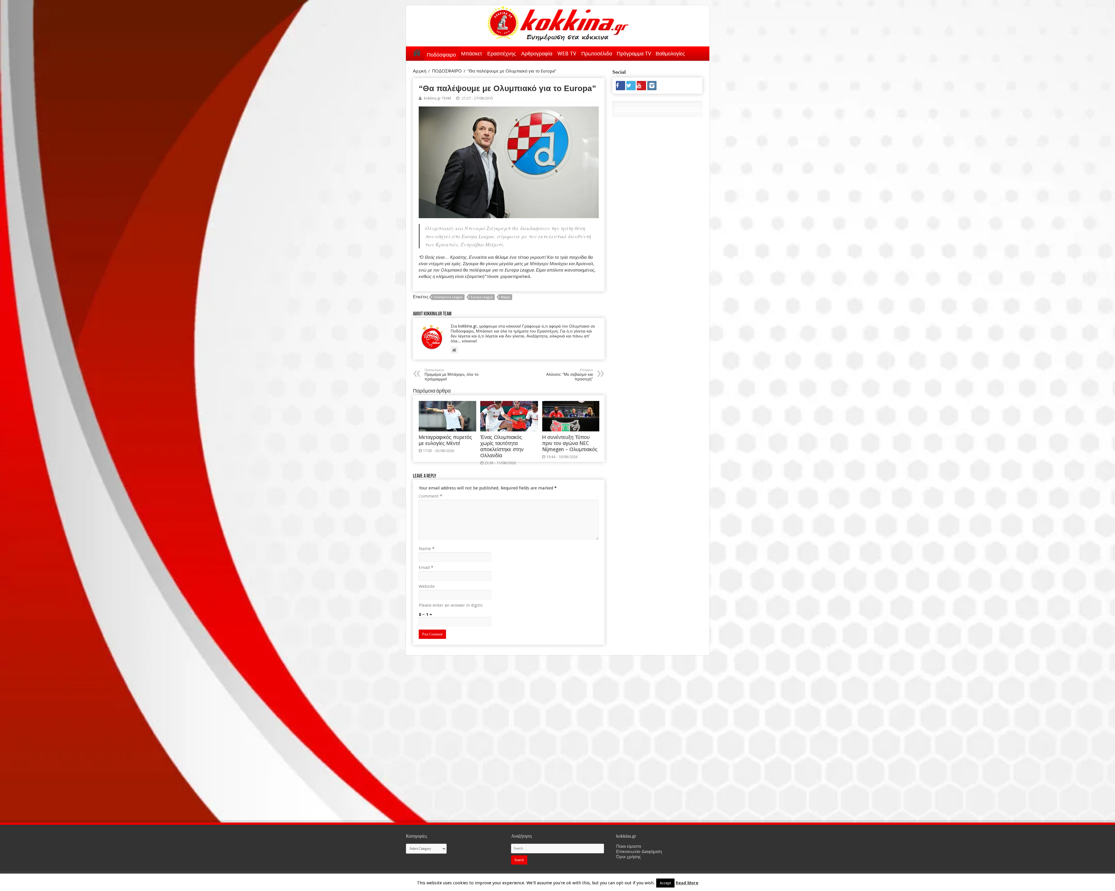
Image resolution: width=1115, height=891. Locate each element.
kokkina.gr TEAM (437, 98)
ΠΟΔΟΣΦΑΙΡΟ (447, 71)
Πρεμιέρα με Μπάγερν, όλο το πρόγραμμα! (452, 374)
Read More (687, 882)
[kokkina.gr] (558, 22)
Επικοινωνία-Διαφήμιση (639, 851)
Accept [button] (665, 883)
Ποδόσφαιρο (441, 55)
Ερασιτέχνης (501, 53)
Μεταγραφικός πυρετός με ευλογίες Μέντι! (445, 440)
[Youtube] (641, 85)
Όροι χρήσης (628, 856)
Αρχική (417, 52)
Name (426, 548)
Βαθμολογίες (670, 53)
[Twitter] (631, 85)
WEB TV (567, 53)
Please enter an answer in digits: (451, 605)
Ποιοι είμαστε (628, 846)
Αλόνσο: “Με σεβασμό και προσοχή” (569, 374)
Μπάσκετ (471, 53)
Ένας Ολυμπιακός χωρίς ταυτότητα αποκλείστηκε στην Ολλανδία (502, 446)
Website (427, 586)
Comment (430, 496)
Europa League (482, 297)
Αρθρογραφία (536, 53)
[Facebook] (620, 85)
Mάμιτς (505, 297)
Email (426, 567)
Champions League (448, 297)
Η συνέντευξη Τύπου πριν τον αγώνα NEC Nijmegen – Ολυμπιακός (570, 443)
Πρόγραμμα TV (634, 53)
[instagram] (652, 85)
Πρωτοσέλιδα (596, 53)
